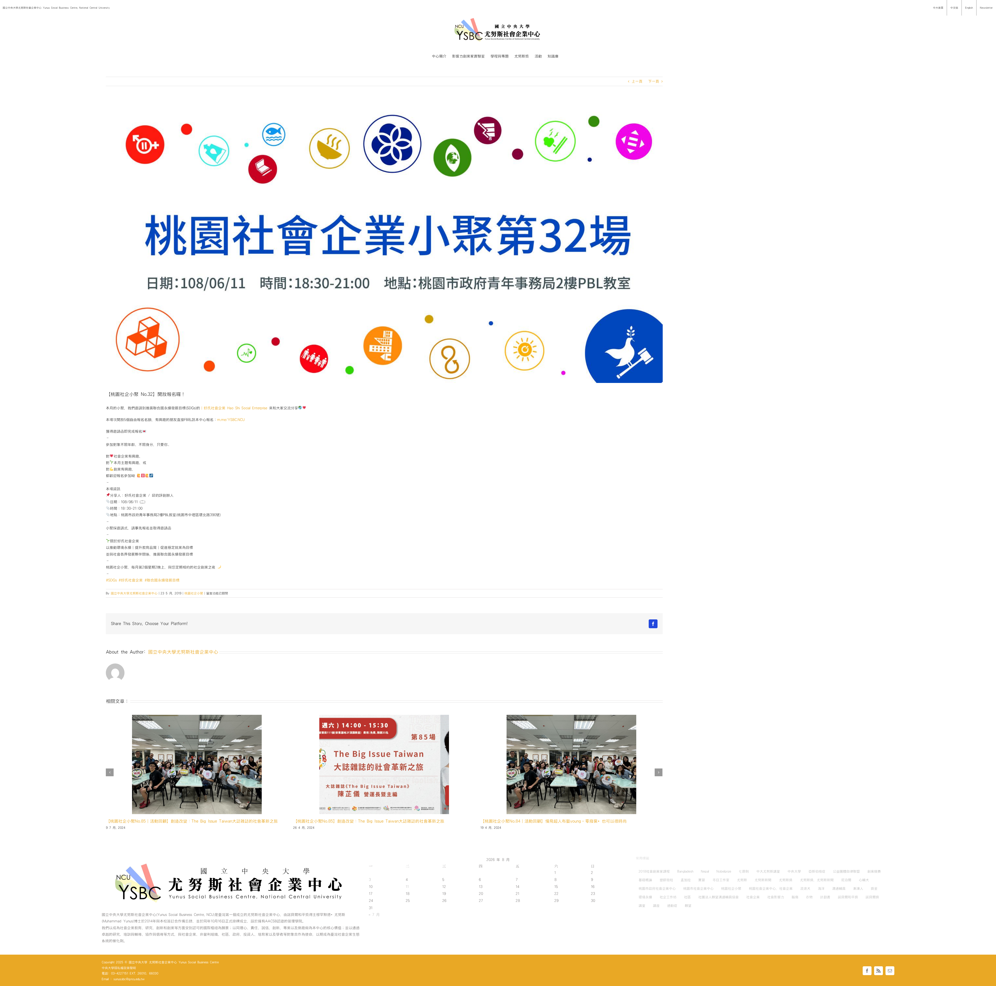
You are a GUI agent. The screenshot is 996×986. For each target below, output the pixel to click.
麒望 (688, 905)
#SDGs (111, 580)
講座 (656, 905)
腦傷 (795, 897)
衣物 (809, 897)
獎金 (874, 888)
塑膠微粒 (666, 880)
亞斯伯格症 (816, 871)
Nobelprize (723, 871)
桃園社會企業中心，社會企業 (771, 888)
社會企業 (753, 897)
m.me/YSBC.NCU (231, 420)
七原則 (744, 871)
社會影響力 (775, 897)
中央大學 (794, 871)
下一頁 (653, 81)
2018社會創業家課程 (654, 871)
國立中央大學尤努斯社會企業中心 (134, 593)
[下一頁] (658, 772)
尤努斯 (742, 880)
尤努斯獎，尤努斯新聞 (817, 880)
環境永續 (645, 897)
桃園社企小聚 (193, 593)
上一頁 (637, 81)
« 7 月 (374, 915)
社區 (687, 897)
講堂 (642, 905)
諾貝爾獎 (872, 897)
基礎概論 (645, 880)
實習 (701, 880)
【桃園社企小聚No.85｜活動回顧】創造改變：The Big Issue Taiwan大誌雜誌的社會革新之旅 (566, 821)
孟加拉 (686, 880)
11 (407, 887)
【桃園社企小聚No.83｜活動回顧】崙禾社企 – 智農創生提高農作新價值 (173, 821)
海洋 (821, 888)
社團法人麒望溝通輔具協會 (718, 897)
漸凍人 (858, 888)
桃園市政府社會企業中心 (657, 888)
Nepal (705, 871)
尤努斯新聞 (763, 880)
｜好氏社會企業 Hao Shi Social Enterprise (233, 408)
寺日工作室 (721, 880)
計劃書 (825, 897)
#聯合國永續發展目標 (161, 580)
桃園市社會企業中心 (698, 888)
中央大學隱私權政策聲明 (119, 967)
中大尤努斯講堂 (768, 871)
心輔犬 (864, 880)
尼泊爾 (846, 880)
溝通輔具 (839, 888)
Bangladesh (685, 871)
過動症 (672, 905)
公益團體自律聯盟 (846, 871)
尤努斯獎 (785, 880)
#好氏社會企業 (131, 580)
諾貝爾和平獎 (848, 897)
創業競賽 (874, 871)
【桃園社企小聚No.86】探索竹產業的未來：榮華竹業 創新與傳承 (353, 821)
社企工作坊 (668, 897)
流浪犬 (805, 888)
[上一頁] (110, 772)
